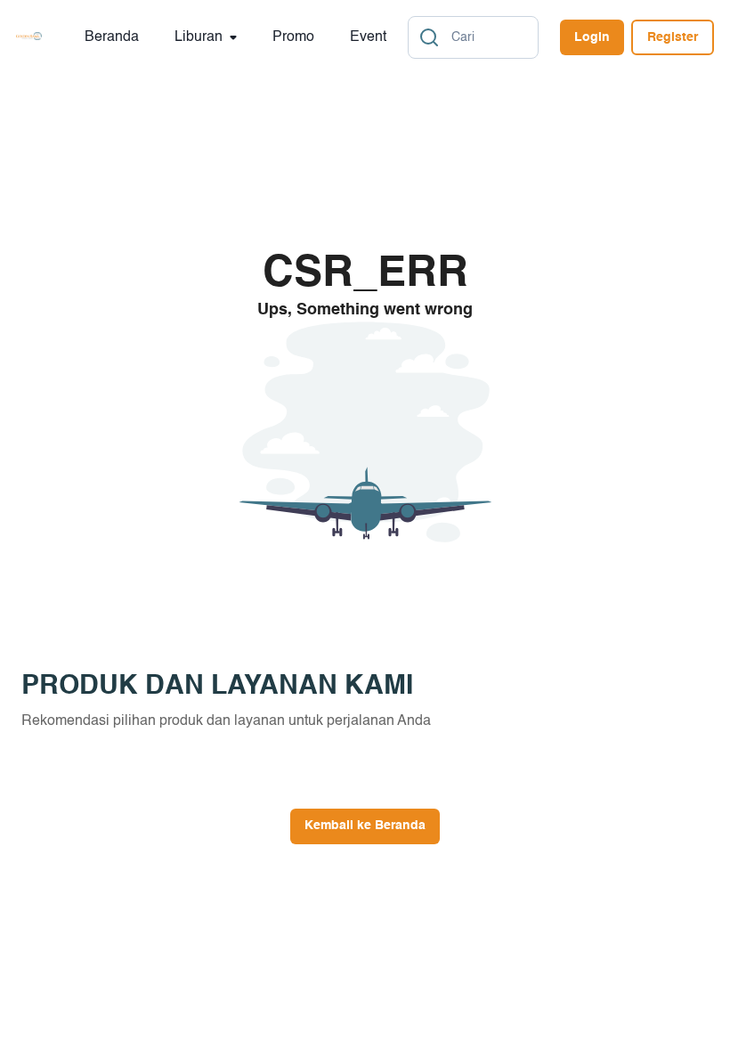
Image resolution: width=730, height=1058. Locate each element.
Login (592, 37)
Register (672, 37)
